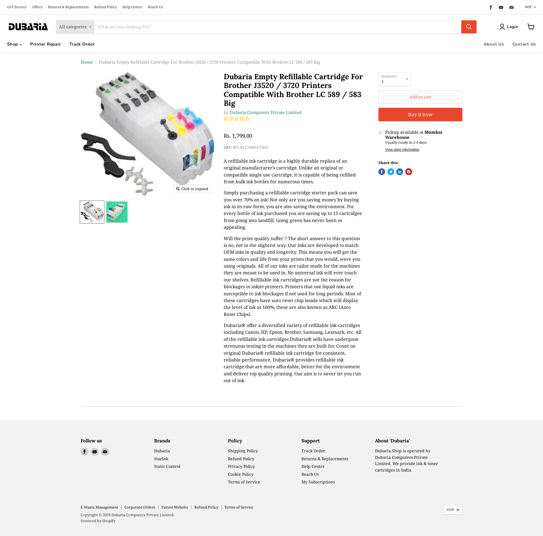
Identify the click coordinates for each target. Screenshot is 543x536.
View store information (402, 150)
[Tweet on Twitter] (390, 171)
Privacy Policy (241, 466)
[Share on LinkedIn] (399, 171)
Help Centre (132, 7)
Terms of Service (244, 482)
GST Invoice (17, 7)
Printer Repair (45, 44)
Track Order (82, 44)
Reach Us (155, 7)
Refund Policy (105, 7)
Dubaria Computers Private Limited (265, 112)
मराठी (528, 7)
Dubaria (162, 450)
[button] (237, 118)
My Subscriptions (318, 482)
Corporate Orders (139, 507)
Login (512, 26)
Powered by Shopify (98, 520)
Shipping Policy (243, 450)
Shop (13, 44)
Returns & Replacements (68, 7)
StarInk (161, 458)
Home (87, 62)
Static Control (167, 466)
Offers (37, 7)
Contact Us (524, 44)
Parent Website (174, 507)
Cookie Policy (240, 474)
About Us (494, 44)
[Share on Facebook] (381, 171)
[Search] (469, 26)
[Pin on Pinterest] (408, 171)
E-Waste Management (99, 507)
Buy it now (420, 114)
